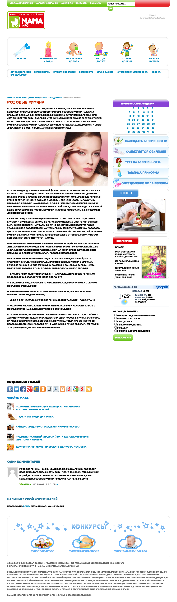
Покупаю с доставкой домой (133, 331)
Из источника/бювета (129, 325)
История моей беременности (132, 72)
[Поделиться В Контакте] (10, 389)
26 (133, 124)
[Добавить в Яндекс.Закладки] (82, 389)
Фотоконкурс (86, 72)
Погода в (140, 291)
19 (129, 120)
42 (153, 132)
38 (133, 132)
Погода (118, 287)
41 (148, 132)
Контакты (81, 3)
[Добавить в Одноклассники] (43, 389)
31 (128, 128)
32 (133, 128)
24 (153, 120)
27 (138, 124)
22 (143, 120)
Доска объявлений (21, 3)
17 (147, 116)
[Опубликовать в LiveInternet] (49, 389)
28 (143, 124)
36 (153, 128)
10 (143, 112)
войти (26, 506)
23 (148, 120)
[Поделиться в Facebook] (23, 389)
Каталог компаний (47, 3)
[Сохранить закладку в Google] (75, 389)
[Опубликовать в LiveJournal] (56, 389)
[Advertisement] (70, 88)
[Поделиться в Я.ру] (69, 389)
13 (130, 116)
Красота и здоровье (64, 72)
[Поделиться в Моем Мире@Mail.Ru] (36, 389)
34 (143, 128)
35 (148, 128)
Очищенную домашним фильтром (136, 315)
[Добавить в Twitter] (16, 389)
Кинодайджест (19, 75)
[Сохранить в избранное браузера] (89, 389)
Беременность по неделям (137, 103)
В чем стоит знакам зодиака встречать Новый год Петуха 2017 (126, 254)
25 (128, 124)
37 (129, 132)
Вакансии (95, 3)
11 (148, 112)
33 (138, 128)
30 (153, 124)
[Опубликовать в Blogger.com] (62, 389)
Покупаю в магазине (128, 319)
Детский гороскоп (21, 72)
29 (148, 124)
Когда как (122, 328)
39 (138, 132)
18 (152, 116)
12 (152, 112)
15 (138, 116)
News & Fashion (105, 72)
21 (138, 120)
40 (143, 132)
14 (134, 116)
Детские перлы (42, 72)
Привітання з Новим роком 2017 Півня (124, 276)
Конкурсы (67, 3)
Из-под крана (124, 321)
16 (143, 116)
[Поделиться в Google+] (29, 389)
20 (133, 120)
